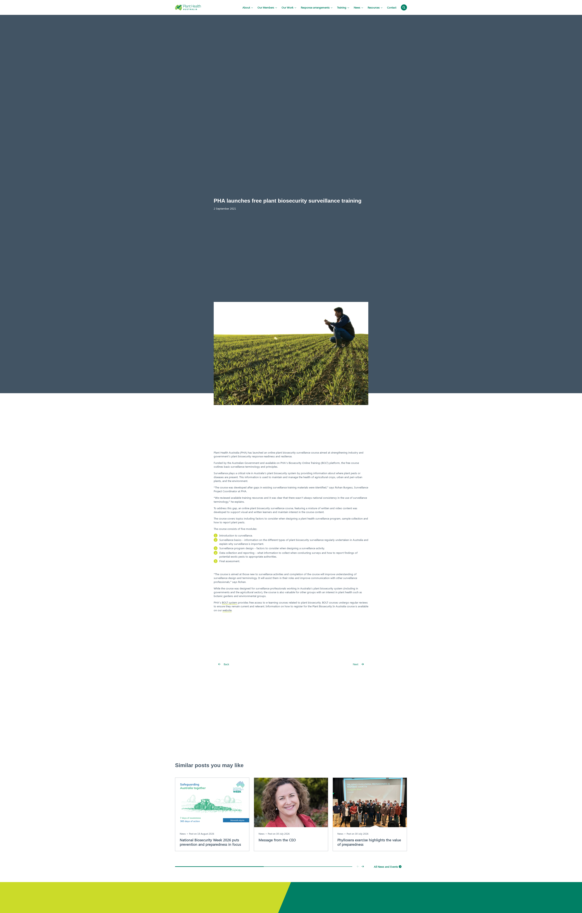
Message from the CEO (277, 840)
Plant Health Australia (188, 7)
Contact (391, 7)
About (246, 7)
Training (341, 7)
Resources (374, 7)
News (357, 7)
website (227, 610)
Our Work (287, 7)
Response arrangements (315, 7)
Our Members (266, 7)
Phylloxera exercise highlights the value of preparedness (369, 842)
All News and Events (386, 866)
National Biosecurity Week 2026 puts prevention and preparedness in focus (210, 842)
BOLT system (229, 602)
